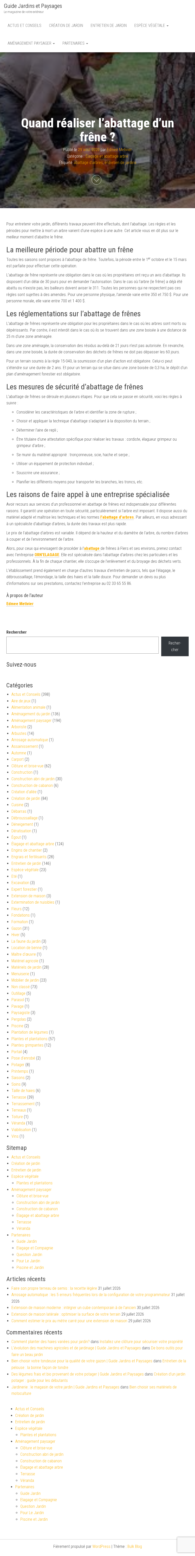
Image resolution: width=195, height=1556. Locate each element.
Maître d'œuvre (23, 954)
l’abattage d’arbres (117, 517)
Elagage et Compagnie (35, 1248)
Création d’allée (24, 791)
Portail (16, 1051)
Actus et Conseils (24, 25)
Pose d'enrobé (23, 1058)
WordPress (101, 1546)
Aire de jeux (20, 701)
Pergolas (18, 1019)
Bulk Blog (134, 1546)
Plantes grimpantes (27, 1045)
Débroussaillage (24, 818)
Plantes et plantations (29, 1038)
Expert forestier (24, 889)
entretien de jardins (120, 162)
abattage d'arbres (88, 162)
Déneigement (22, 824)
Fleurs (16, 908)
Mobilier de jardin (25, 980)
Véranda (18, 1123)
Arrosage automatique (29, 739)
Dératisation (21, 831)
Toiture (17, 1116)
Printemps (19, 1071)
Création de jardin (66, 25)
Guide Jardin (27, 1241)
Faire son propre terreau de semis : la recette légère (54, 1288)
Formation (19, 921)
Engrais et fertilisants (28, 856)
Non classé (20, 986)
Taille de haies (23, 1090)
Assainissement (24, 746)
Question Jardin (29, 1254)
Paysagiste (20, 1012)
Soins (16, 1084)
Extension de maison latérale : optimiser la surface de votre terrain (65, 1314)
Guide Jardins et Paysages (33, 6)
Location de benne (26, 947)
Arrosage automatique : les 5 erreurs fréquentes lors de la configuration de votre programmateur (90, 1294)
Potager (17, 1064)
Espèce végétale (150, 25)
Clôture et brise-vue (27, 766)
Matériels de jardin (26, 967)
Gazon (16, 928)
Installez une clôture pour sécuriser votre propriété (141, 1341)
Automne (18, 753)
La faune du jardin (26, 941)
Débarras (18, 811)
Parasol (17, 999)
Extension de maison (28, 895)
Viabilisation (21, 1129)
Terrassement (23, 1103)
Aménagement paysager (30, 43)
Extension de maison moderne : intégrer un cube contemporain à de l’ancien (73, 1307)
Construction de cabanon (32, 785)
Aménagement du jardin (30, 713)
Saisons (18, 1077)
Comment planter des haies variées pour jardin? (50, 1341)
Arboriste (18, 726)
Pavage (17, 1006)
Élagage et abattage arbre (107, 156)
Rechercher (16, 632)
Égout (16, 837)
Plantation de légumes (29, 1032)
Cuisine (17, 804)
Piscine (17, 1025)
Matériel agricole (24, 960)
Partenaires (74, 43)
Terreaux (18, 1110)
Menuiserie (20, 973)
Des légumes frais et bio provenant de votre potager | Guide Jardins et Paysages (77, 1374)
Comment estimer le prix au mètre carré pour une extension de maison (69, 1320)
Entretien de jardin (109, 25)
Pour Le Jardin (28, 1261)
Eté (14, 876)
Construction (21, 772)
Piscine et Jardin (30, 1267)
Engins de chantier (26, 850)
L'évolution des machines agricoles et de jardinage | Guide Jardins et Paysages (76, 1348)
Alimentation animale (28, 707)
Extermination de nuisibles (32, 902)
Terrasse (18, 1097)
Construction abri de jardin (33, 778)
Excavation (20, 882)
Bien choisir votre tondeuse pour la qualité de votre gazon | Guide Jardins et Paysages (81, 1361)
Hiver (15, 934)
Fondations (20, 915)
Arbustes (18, 733)
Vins (15, 1136)
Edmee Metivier (119, 149)
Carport (17, 759)
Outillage (18, 993)
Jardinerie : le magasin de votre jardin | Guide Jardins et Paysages (65, 1387)
